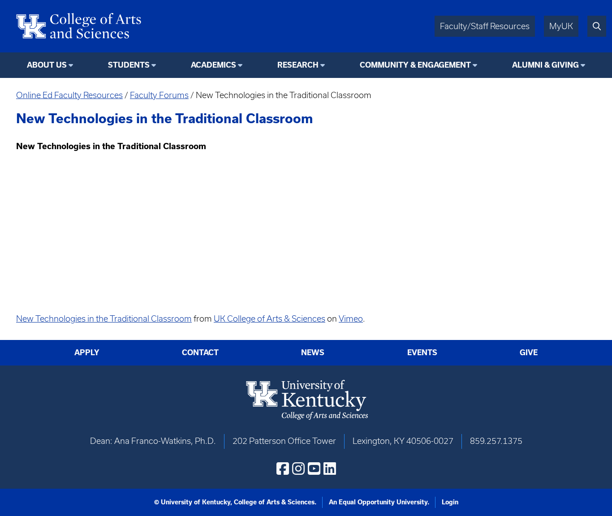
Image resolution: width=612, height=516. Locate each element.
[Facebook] (282, 468)
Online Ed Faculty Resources (69, 95)
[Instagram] (298, 468)
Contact (200, 352)
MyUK (561, 26)
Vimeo (351, 318)
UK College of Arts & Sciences (269, 318)
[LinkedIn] (329, 468)
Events (422, 352)
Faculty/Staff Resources (485, 26)
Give (529, 352)
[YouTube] (314, 468)
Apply (86, 352)
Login (450, 502)
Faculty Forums (159, 95)
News (312, 352)
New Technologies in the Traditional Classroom (104, 318)
